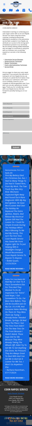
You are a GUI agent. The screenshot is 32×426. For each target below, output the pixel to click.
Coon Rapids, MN (19, 279)
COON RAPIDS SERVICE (10, 28)
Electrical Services (10, 170)
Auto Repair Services (16, 393)
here (4, 87)
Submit (16, 147)
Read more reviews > (14, 269)
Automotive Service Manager (14, 59)
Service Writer (9, 67)
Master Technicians (11, 63)
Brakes (7, 279)
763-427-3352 (16, 402)
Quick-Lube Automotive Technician (16, 65)
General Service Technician (13, 61)
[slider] (16, 166)
